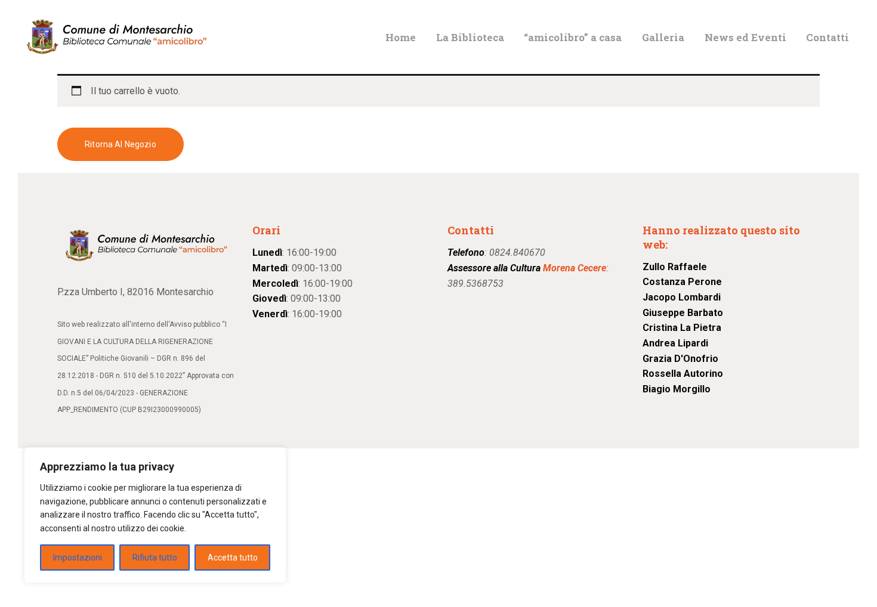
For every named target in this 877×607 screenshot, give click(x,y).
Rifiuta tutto (154, 557)
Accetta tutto (233, 557)
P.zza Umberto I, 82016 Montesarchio (135, 292)
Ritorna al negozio (120, 144)
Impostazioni (77, 557)
